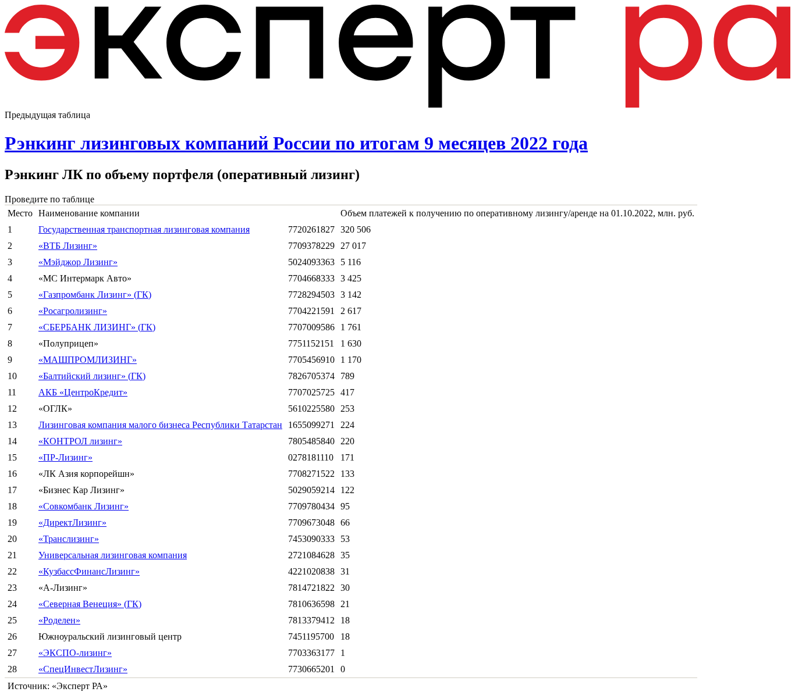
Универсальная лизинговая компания (112, 555)
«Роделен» (59, 620)
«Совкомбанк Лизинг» (83, 506)
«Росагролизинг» (72, 311)
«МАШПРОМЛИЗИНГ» (87, 360)
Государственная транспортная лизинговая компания (144, 229)
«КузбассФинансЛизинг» (89, 571)
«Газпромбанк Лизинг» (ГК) (94, 294)
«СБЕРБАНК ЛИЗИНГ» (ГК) (96, 327)
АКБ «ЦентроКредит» (82, 392)
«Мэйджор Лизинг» (78, 262)
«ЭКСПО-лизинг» (75, 653)
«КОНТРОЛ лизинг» (80, 441)
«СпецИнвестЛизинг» (82, 669)
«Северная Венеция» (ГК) (89, 604)
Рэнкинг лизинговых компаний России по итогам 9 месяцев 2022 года (296, 143)
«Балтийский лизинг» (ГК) (91, 376)
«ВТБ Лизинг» (67, 246)
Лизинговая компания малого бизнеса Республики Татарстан (160, 425)
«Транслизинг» (68, 539)
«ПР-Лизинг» (65, 457)
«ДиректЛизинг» (72, 522)
